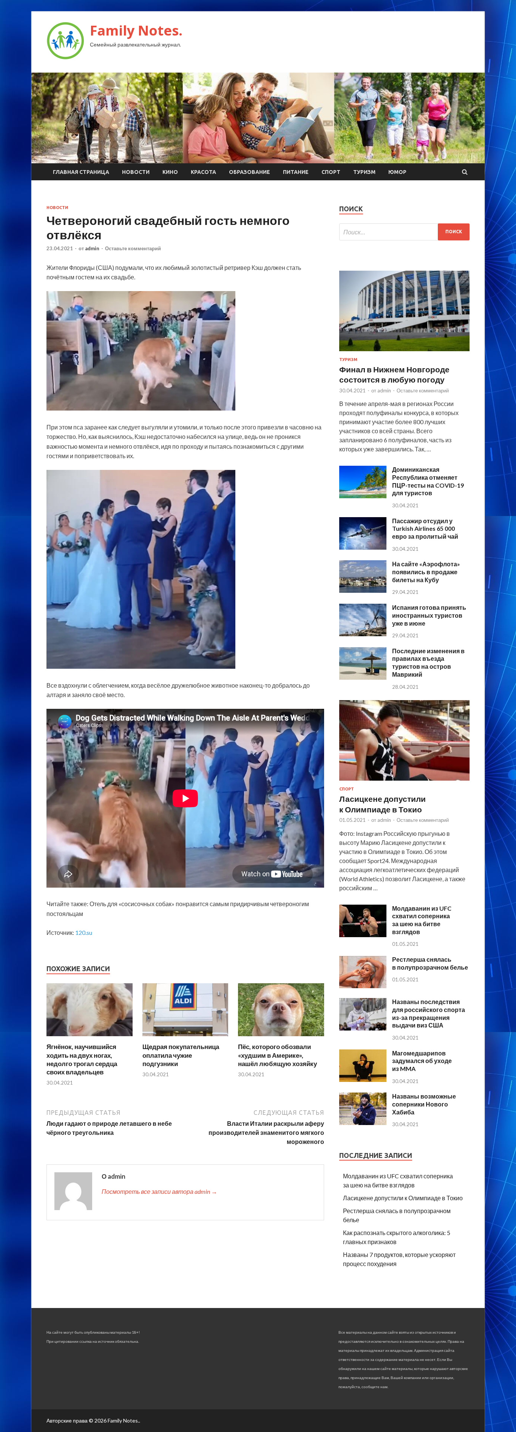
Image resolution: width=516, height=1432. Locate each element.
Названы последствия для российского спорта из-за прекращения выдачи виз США (428, 1013)
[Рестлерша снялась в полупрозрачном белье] (362, 985)
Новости (136, 172)
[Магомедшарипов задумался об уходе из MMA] (362, 1079)
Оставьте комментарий (133, 248)
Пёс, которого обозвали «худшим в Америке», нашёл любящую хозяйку (277, 1055)
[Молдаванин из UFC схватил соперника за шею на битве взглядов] (362, 934)
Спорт (330, 172)
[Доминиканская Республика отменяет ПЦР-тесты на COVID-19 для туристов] (362, 495)
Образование (249, 172)
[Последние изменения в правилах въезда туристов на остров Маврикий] (362, 677)
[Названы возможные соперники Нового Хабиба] (362, 1122)
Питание (296, 172)
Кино (170, 172)
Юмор (397, 172)
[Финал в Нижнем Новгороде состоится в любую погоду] (404, 352)
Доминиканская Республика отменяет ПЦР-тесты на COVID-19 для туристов (428, 481)
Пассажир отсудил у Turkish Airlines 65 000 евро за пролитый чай (425, 528)
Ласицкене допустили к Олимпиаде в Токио (403, 1197)
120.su (83, 932)
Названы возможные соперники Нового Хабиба (424, 1104)
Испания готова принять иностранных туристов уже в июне (429, 615)
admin (92, 248)
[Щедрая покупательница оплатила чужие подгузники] (185, 1037)
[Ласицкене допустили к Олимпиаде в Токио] (404, 782)
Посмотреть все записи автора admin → (159, 1191)
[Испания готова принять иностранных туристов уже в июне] (362, 633)
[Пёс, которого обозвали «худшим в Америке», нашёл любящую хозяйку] (281, 1037)
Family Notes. (136, 30)
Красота (203, 172)
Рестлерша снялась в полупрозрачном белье (430, 963)
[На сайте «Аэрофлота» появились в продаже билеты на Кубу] (362, 590)
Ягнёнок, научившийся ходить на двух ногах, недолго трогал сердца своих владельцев (81, 1059)
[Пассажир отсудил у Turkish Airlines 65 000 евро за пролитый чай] (362, 547)
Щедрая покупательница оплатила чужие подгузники (180, 1055)
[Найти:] (404, 231)
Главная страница (81, 172)
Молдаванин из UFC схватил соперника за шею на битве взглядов (421, 920)
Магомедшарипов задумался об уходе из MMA (422, 1060)
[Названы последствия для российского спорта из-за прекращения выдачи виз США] (362, 1028)
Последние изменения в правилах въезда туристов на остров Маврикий (428, 662)
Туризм (364, 172)
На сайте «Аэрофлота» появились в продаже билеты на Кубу (426, 571)
